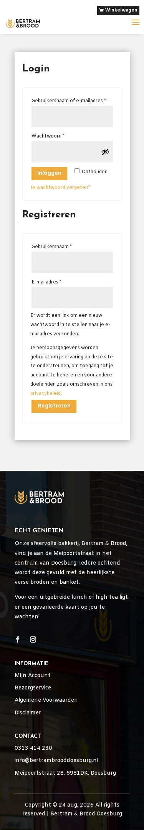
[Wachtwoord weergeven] (105, 151)
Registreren (54, 406)
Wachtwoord (56, 136)
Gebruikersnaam (59, 247)
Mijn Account (33, 675)
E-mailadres (54, 282)
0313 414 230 (33, 748)
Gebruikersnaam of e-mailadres (72, 101)
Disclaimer (28, 713)
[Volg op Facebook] (18, 639)
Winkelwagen (121, 10)
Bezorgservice (33, 688)
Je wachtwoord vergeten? (60, 188)
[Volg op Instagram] (33, 639)
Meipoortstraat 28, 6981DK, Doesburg (65, 773)
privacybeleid (45, 394)
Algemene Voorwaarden (46, 700)
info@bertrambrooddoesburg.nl (56, 760)
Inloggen (49, 173)
